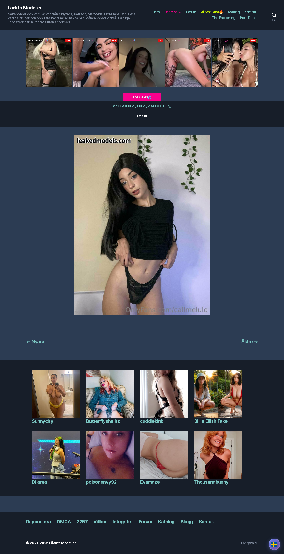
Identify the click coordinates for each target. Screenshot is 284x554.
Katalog (234, 12)
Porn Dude (248, 18)
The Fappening (223, 18)
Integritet (122, 521)
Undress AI (172, 12)
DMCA (64, 521)
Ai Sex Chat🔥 (212, 12)
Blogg (186, 521)
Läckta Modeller (25, 7)
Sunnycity (42, 421)
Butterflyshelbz (103, 421)
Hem (156, 12)
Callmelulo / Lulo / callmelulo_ (142, 106)
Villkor (100, 521)
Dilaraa (39, 482)
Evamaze (150, 482)
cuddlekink (151, 421)
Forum (191, 12)
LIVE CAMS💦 (142, 97)
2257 (82, 521)
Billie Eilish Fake (211, 421)
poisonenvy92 (101, 482)
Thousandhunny (211, 482)
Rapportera (38, 521)
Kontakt (250, 12)
